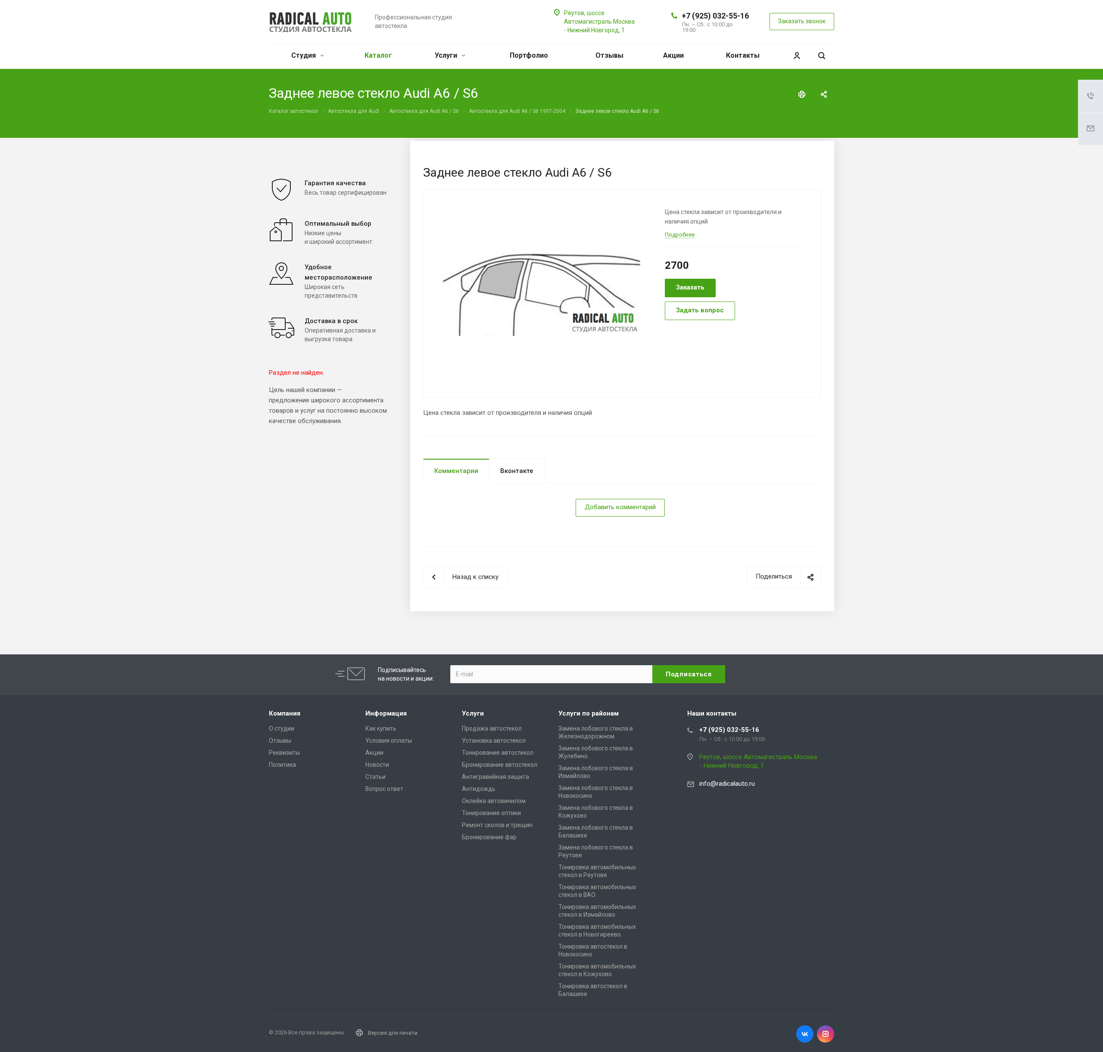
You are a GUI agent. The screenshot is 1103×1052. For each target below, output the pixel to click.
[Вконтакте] (804, 1034)
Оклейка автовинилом (494, 800)
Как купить (380, 728)
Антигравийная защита (495, 776)
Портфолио (529, 55)
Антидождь (478, 788)
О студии (281, 728)
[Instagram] (825, 1034)
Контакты (743, 55)
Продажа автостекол (492, 728)
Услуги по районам (588, 713)
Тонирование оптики (491, 812)
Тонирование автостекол (497, 752)
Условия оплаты (388, 740)
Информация (386, 713)
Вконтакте (516, 471)
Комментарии (456, 471)
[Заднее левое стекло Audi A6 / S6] (541, 292)
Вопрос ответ (384, 788)
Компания (284, 713)
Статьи (375, 776)
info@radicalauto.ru (727, 783)
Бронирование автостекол (499, 764)
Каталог (378, 55)
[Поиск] (821, 55)
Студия (304, 55)
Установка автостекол (494, 740)
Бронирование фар (489, 837)
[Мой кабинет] (796, 55)
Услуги (447, 55)
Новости (377, 764)
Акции (673, 55)
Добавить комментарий (620, 507)
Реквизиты (284, 752)
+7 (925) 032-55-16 (715, 15)
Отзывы (609, 55)
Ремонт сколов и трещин (497, 825)
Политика (282, 764)
